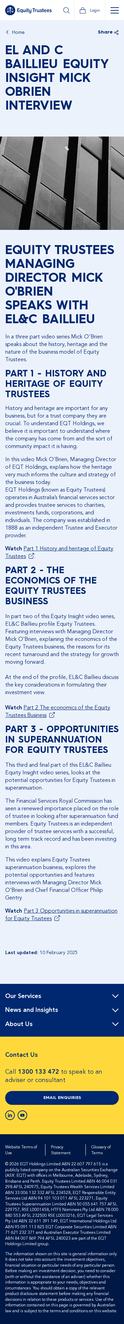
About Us (19, 1024)
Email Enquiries (62, 1098)
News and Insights (31, 1010)
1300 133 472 (38, 1071)
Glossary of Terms (101, 1150)
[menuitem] (62, 996)
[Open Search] (66, 10)
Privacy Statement (61, 1150)
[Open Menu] (114, 10)
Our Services (23, 996)
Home (18, 32)
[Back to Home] (28, 10)
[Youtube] (22, 1115)
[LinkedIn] (10, 1115)
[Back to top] (112, 1006)
